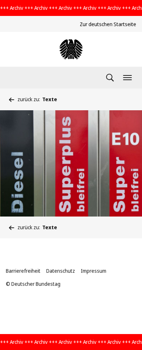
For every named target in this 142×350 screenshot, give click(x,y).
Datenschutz (60, 270)
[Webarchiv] (71, 49)
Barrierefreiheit (23, 270)
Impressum (93, 270)
